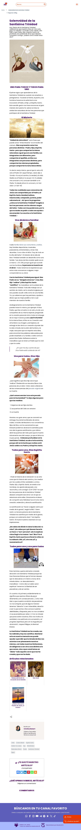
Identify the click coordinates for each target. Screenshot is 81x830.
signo (13, 752)
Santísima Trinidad (33, 749)
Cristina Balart (20, 743)
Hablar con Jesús (16, 746)
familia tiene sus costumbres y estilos (28, 245)
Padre (25, 749)
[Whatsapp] (31, 772)
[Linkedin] (25, 772)
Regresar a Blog (12, 13)
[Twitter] (21, 772)
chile (12, 743)
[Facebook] (18, 772)
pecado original (34, 388)
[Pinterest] (28, 772)
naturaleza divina (16, 749)
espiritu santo (30, 743)
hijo (24, 746)
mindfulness (30, 746)
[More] (35, 772)
